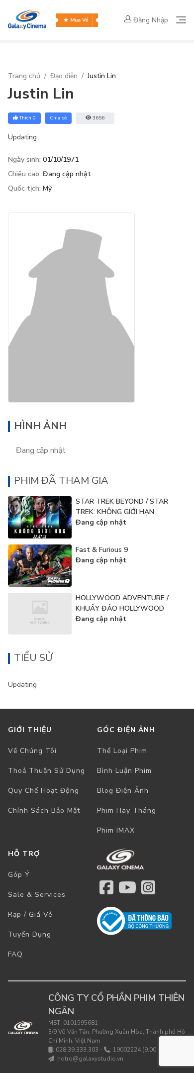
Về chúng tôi (32, 750)
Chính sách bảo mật (44, 810)
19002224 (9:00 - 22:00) (146, 1050)
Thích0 (27, 117)
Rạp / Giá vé (30, 914)
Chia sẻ (58, 117)
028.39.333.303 (77, 1050)
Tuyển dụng (29, 934)
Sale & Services (37, 894)
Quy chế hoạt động (43, 790)
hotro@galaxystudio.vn (90, 1059)
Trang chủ (24, 76)
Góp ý (19, 874)
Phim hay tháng (126, 810)
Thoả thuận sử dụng (46, 770)
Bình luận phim (124, 770)
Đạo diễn (64, 76)
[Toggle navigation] (181, 19)
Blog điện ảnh (123, 790)
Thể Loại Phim (122, 750)
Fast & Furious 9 (102, 549)
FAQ (15, 954)
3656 (98, 117)
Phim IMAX (116, 830)
